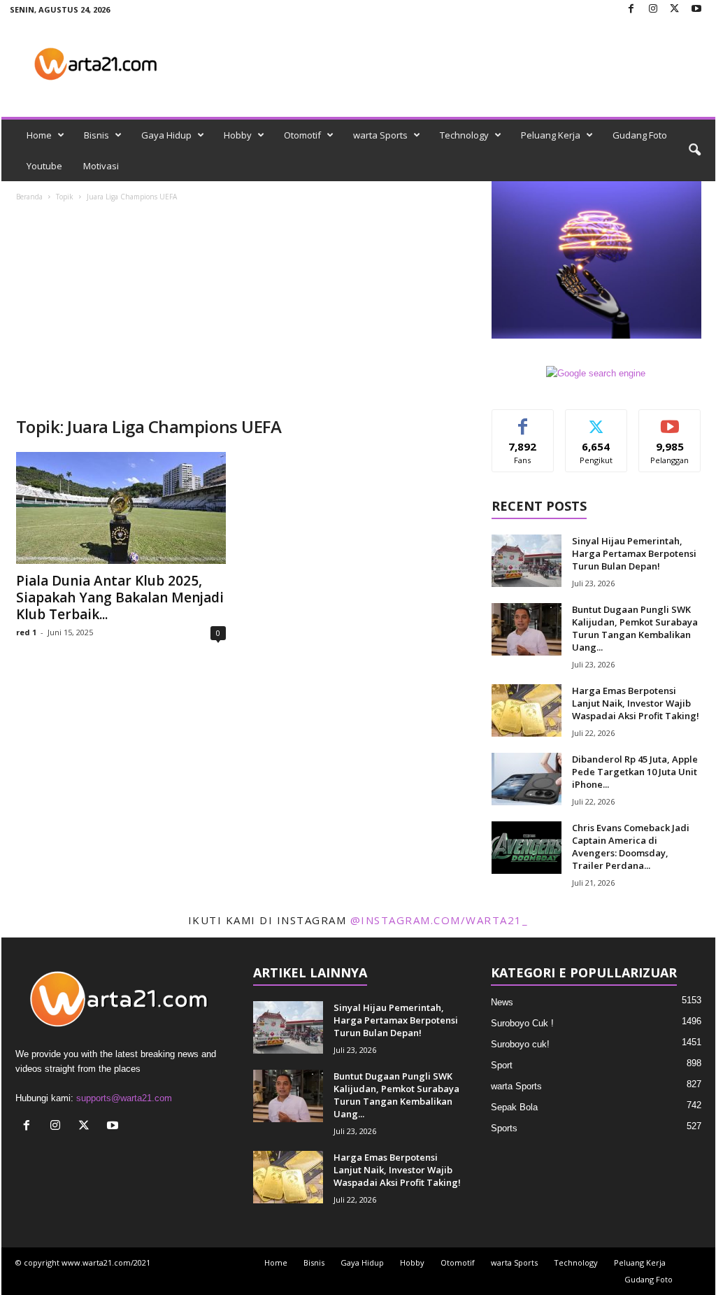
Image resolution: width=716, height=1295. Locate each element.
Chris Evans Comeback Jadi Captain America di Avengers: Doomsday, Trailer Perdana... (630, 846)
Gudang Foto (640, 135)
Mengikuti (596, 420)
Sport (502, 1065)
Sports (504, 1128)
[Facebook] (631, 9)
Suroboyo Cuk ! (522, 1023)
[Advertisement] (240, 311)
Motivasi (101, 166)
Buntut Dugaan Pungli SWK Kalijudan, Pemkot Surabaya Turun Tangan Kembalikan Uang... (635, 628)
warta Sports (380, 135)
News (502, 1002)
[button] (694, 150)
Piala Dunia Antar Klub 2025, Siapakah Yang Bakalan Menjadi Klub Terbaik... (120, 597)
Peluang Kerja (550, 135)
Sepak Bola (514, 1107)
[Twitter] (674, 9)
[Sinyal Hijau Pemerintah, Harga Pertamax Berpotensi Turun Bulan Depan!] (526, 561)
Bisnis (96, 135)
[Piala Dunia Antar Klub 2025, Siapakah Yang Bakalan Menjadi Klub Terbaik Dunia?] (121, 508)
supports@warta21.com (124, 1098)
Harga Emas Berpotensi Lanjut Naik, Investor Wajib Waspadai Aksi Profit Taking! (635, 703)
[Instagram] (653, 9)
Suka (523, 420)
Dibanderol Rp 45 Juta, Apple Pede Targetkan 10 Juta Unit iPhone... (635, 772)
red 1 (26, 632)
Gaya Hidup (166, 135)
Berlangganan (670, 425)
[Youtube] (696, 9)
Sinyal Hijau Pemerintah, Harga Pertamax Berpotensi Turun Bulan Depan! (634, 553)
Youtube (44, 166)
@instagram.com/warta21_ (439, 920)
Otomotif (302, 135)
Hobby (238, 135)
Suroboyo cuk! (520, 1044)
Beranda (29, 196)
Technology (464, 135)
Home (39, 135)
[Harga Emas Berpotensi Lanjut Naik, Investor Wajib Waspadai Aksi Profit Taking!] (526, 710)
